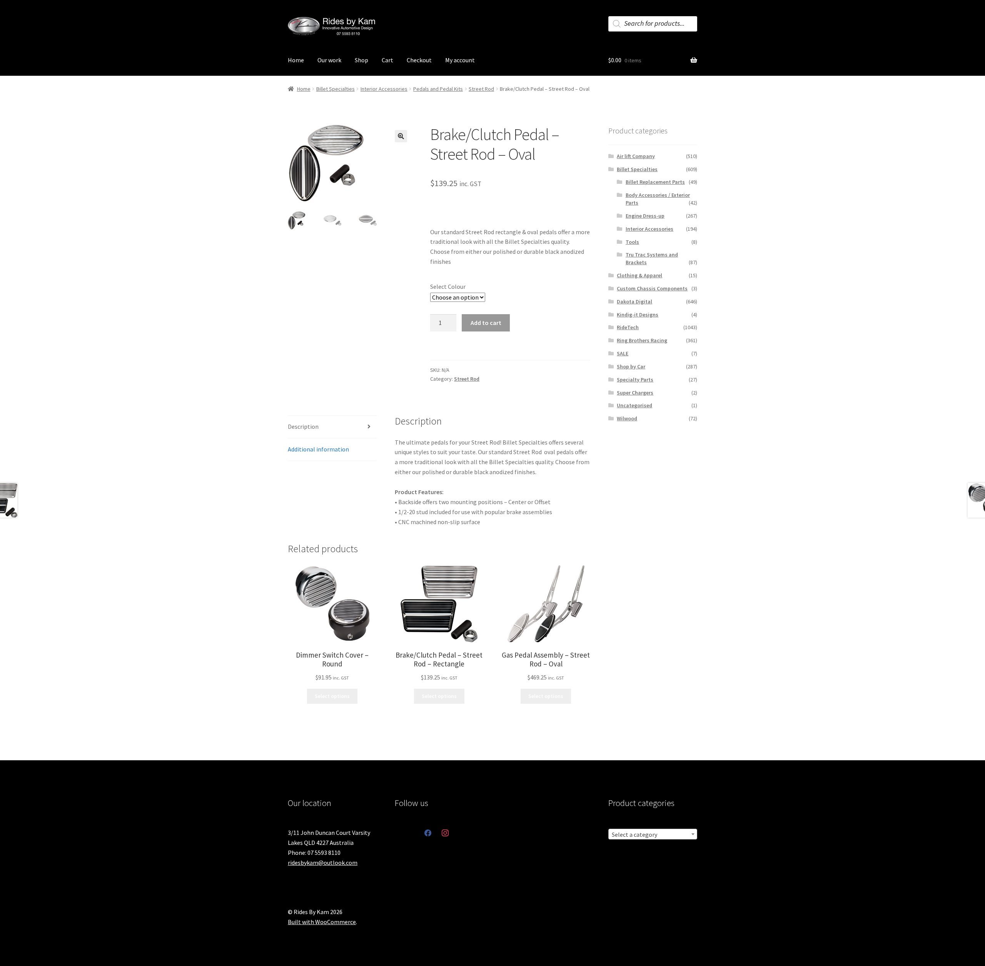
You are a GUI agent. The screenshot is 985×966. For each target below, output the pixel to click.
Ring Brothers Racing (642, 340)
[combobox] (652, 834)
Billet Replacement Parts (655, 181)
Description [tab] (303, 426)
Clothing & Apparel (639, 275)
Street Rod (481, 88)
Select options (332, 696)
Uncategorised (634, 405)
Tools (632, 241)
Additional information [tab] (318, 449)
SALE (622, 353)
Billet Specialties (335, 88)
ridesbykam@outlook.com (322, 862)
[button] (401, 136)
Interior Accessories (384, 88)
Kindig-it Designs (637, 314)
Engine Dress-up (645, 215)
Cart (387, 60)
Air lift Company (636, 156)
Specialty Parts (635, 379)
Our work (329, 60)
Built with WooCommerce (322, 922)
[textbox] (653, 834)
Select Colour (448, 286)
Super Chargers (635, 392)
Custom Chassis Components (652, 288)
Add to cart (486, 322)
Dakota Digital (634, 301)
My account (460, 60)
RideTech (628, 327)
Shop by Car (631, 366)
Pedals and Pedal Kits (438, 88)
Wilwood (627, 418)
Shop (361, 60)
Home (296, 60)
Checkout (419, 60)
